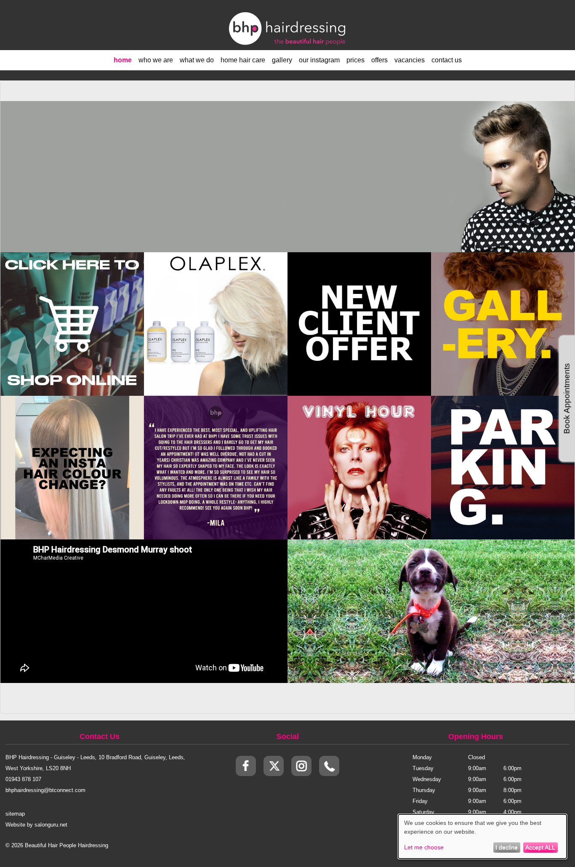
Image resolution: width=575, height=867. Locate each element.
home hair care (243, 60)
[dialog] (482, 836)
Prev (155, 460)
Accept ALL (540, 847)
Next (277, 460)
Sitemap (15, 814)
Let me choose (424, 847)
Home (123, 60)
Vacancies (409, 60)
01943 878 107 (23, 779)
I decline (506, 847)
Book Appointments (566, 398)
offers (379, 60)
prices (355, 60)
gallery (282, 60)
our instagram (319, 60)
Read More (72, 314)
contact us (446, 60)
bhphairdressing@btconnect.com (45, 790)
